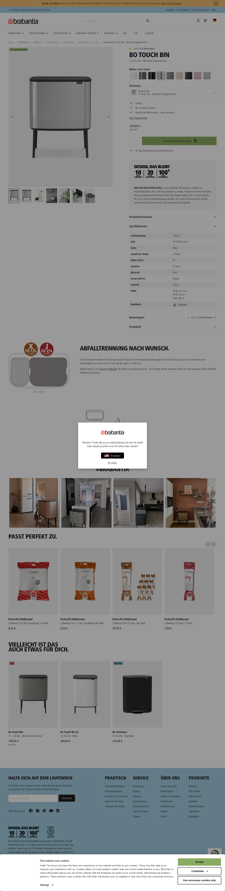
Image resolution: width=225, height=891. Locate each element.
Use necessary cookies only (199, 880)
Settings (44, 885)
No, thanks (112, 463)
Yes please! (115, 455)
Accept (199, 862)
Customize (197, 871)
